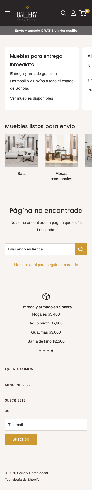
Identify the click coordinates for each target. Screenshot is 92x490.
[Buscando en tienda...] (81, 249)
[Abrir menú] (7, 13)
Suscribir (20, 439)
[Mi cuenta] (73, 13)
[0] (83, 13)
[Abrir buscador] (63, 13)
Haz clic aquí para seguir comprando (46, 265)
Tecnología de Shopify (22, 479)
